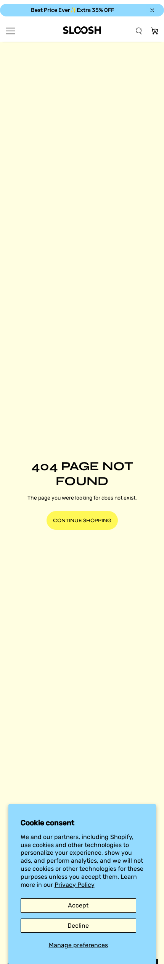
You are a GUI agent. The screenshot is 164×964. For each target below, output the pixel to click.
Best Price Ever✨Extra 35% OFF (72, 10)
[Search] (139, 31)
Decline (78, 925)
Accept (78, 905)
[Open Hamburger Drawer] (10, 31)
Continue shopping (82, 520)
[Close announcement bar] (152, 10)
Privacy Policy (75, 884)
